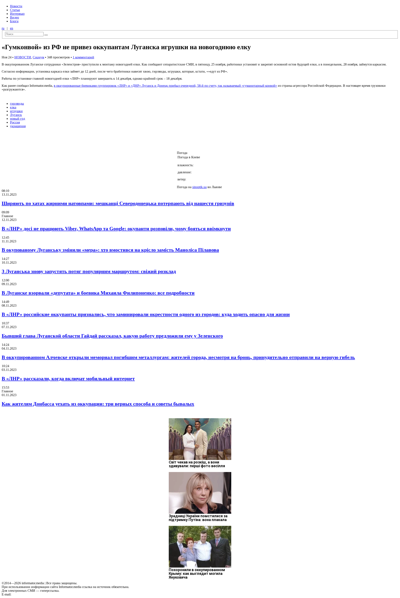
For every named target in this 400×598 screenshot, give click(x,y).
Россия (15, 122)
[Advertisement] (67, 140)
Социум (38, 57)
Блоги (14, 21)
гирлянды (17, 103)
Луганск (16, 115)
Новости (16, 6)
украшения (18, 126)
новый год (17, 118)
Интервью (17, 13)
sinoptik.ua (199, 187)
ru (3, 28)
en (11, 28)
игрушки (16, 111)
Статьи (15, 10)
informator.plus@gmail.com (30, 594)
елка (13, 107)
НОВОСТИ (22, 57)
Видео (14, 17)
